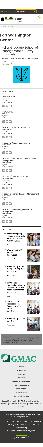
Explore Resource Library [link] (22, 385)
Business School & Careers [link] (21, 381)
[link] (21, 358)
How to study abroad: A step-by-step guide (16, 267)
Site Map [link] (20, 424)
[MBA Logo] (13, 19)
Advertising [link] (10, 424)
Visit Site (5, 64)
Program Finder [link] (21, 392)
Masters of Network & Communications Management (19, 159)
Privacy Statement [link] (31, 421)
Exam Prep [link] (21, 374)
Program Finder (7, 26)
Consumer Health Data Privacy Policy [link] (21, 431)
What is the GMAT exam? (14, 251)
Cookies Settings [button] (21, 428)
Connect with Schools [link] (21, 396)
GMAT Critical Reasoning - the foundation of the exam (14, 305)
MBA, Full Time (8, 112)
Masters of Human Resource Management (20, 194)
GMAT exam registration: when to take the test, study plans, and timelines (16, 286)
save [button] (3, 100)
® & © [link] (19, 421)
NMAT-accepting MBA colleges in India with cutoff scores (16, 236)
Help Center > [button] (21, 438)
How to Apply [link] (21, 370)
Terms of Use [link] (9, 421)
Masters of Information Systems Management (16, 177)
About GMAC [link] (32, 424)
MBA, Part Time (8, 96)
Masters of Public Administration (16, 127)
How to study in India (16, 318)
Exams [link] (21, 367)
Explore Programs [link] (21, 389)
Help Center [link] (21, 378)
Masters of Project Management (16, 143)
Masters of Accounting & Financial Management (17, 210)
